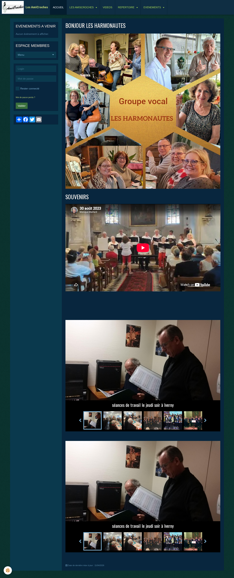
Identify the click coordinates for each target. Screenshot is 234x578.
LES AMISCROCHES (81, 7)
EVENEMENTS (153, 7)
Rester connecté (29, 88)
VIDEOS (107, 7)
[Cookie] (8, 570)
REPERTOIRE (126, 7)
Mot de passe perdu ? (25, 97)
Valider (22, 105)
